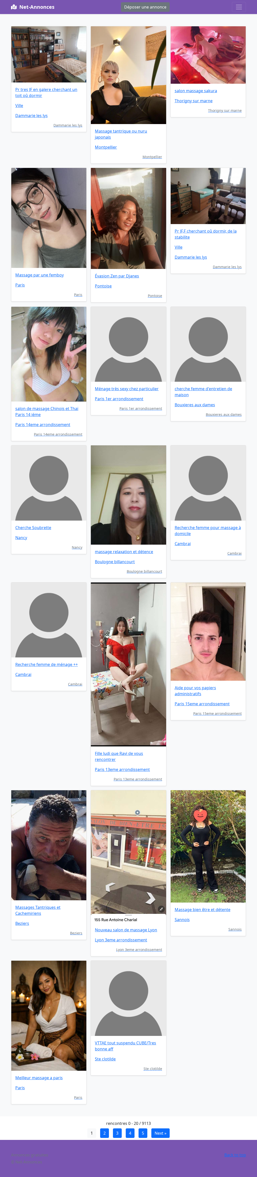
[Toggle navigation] (239, 7)
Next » (160, 1133)
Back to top (235, 1155)
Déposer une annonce (145, 7)
